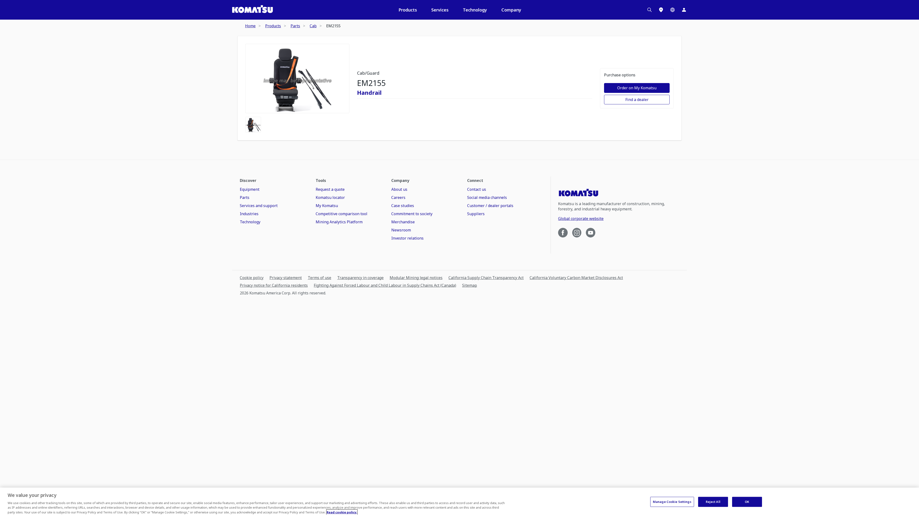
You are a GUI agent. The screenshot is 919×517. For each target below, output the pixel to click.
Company (511, 10)
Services (439, 10)
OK (747, 502)
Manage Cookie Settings (672, 502)
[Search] (649, 10)
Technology (475, 10)
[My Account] (684, 10)
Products (407, 10)
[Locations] (661, 10)
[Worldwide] (672, 10)
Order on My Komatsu (636, 87)
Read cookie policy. (342, 512)
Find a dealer (637, 99)
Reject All (713, 502)
